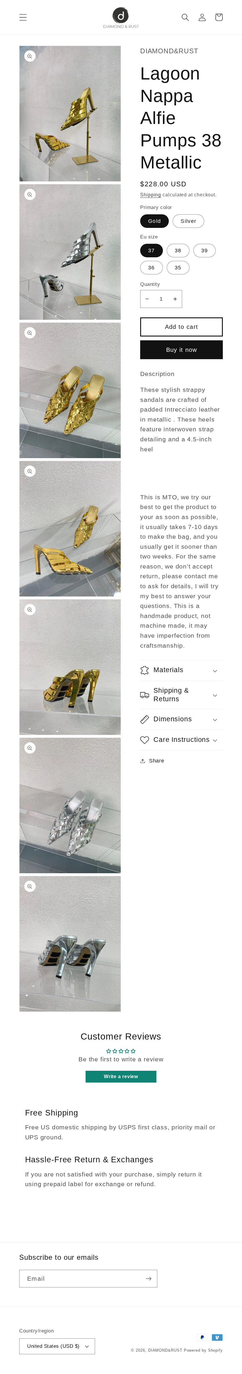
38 (178, 250)
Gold (154, 221)
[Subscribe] (148, 1279)
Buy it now (181, 350)
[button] (22, 17)
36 (151, 268)
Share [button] (156, 761)
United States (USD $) (53, 1346)
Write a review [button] (121, 1076)
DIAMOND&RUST (165, 1350)
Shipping (150, 194)
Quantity (150, 284)
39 (204, 250)
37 (151, 250)
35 (178, 268)
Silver (188, 221)
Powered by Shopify (203, 1350)
